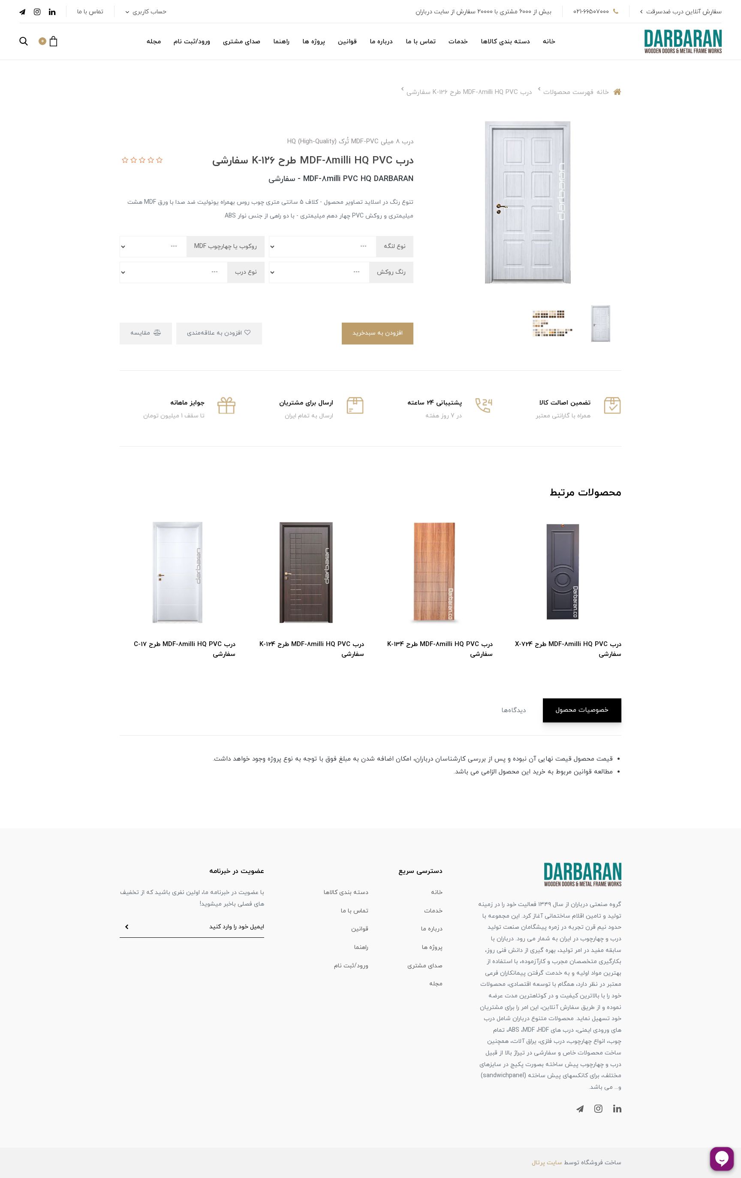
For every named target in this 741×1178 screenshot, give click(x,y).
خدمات (458, 41)
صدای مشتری (241, 41)
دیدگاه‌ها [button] (513, 710)
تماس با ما (90, 12)
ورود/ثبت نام (192, 41)
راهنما (281, 41)
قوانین (347, 41)
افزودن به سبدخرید (377, 333)
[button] (48, 41)
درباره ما (381, 41)
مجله (154, 41)
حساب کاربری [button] (148, 12)
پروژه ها (313, 41)
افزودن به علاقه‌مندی (215, 333)
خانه (549, 41)
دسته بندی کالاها (505, 41)
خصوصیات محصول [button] (582, 710)
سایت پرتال (547, 1163)
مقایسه (141, 333)
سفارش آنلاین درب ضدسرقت (684, 12)
